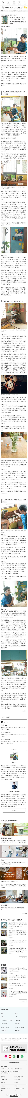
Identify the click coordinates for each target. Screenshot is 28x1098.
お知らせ (3, 1076)
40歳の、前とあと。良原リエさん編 (8, 15)
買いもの (8, 3)
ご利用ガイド (4, 1079)
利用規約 (16, 1082)
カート (20, 3)
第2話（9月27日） (6, 732)
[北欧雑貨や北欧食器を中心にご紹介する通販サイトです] (14, 7)
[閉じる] (18, 1095)
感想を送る (14, 810)
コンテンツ (14, 3)
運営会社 (3, 1086)
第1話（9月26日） (6, 725)
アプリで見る (13, 1095)
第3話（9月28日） (6, 739)
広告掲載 (3, 1082)
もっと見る (23, 957)
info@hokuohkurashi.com (7, 1068)
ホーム (3, 3)
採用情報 (16, 1086)
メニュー (25, 3)
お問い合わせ (17, 1079)
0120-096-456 (18, 1068)
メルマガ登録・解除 (19, 1076)
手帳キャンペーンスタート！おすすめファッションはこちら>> (13, 10)
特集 (6, 1038)
